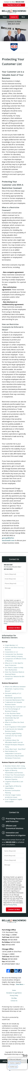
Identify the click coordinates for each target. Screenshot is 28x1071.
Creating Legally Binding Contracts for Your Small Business (13, 736)
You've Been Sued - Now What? (15, 749)
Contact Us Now (14, 628)
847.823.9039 (15, 942)
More (23, 17)
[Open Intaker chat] (10, 1070)
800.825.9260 (14, 937)
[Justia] (20, 971)
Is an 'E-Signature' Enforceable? (15, 727)
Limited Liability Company (14, 656)
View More (19, 984)
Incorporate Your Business (14, 654)
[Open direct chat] (24, 1056)
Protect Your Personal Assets (15, 775)
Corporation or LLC (11, 652)
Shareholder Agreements (13, 698)
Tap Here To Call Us (14, 5)
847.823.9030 (12, 940)
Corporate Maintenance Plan (14, 700)
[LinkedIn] (16, 971)
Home (5, 17)
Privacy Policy (12, 905)
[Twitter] (12, 971)
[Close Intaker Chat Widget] (26, 1056)
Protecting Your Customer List (15, 707)
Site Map (14, 998)
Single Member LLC (11, 645)
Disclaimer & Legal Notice (14, 993)
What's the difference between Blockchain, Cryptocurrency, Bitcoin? (15, 689)
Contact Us (14, 17)
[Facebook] (8, 971)
